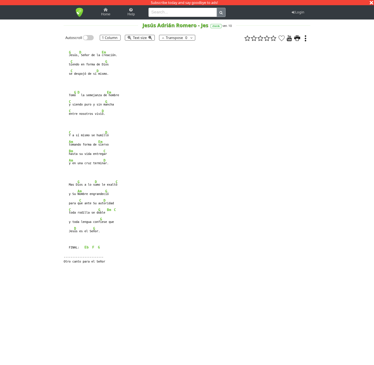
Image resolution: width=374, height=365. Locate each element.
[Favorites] (281, 38)
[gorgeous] (273, 38)
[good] (267, 38)
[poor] (254, 38)
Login (299, 12)
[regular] (260, 38)
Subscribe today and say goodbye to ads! (184, 2)
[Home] (79, 12)
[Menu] (305, 38)
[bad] (247, 38)
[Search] (221, 12)
